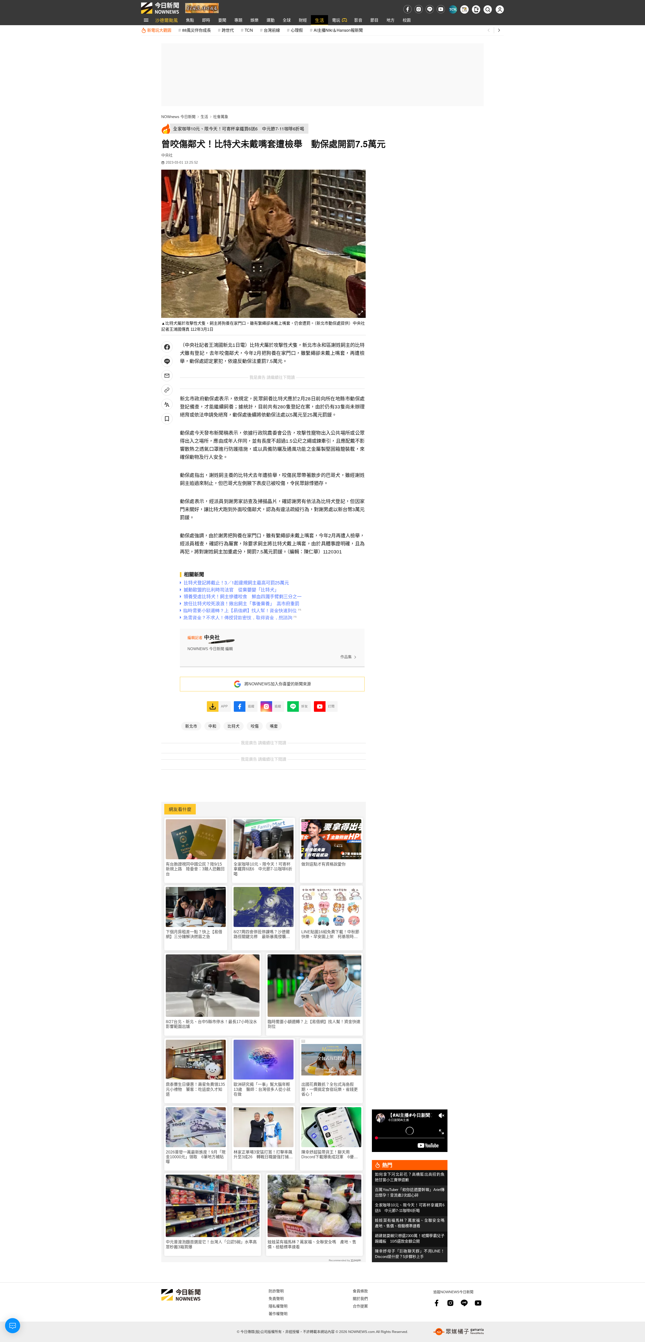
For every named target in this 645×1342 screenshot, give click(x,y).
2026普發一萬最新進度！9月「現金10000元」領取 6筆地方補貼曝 (195, 1157)
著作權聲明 (278, 1313)
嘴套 (274, 726)
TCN (249, 30)
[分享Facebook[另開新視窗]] (167, 347)
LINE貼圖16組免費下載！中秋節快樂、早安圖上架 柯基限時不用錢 (330, 934)
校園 (407, 20)
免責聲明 (276, 1298)
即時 (206, 20)
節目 (374, 20)
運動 (271, 20)
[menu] (146, 20)
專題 (238, 20)
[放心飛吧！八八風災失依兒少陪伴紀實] (202, 8)
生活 (319, 20)
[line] (430, 9)
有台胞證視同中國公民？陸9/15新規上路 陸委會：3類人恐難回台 (195, 869)
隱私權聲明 (278, 1306)
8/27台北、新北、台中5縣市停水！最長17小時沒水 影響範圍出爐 (213, 1024)
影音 (358, 20)
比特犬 (234, 726)
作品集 (346, 657)
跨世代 (228, 30)
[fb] (407, 9)
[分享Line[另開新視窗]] (167, 361)
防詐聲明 (276, 1291)
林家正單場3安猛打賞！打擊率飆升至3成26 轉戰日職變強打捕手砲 (263, 1154)
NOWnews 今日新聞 (178, 117)
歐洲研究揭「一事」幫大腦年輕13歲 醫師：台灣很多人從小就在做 (262, 1089)
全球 (287, 20)
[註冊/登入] (500, 9)
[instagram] (418, 9)
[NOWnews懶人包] (464, 9)
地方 (390, 20)
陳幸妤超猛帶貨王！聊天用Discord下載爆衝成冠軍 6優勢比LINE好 (329, 1154)
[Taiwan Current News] (453, 9)
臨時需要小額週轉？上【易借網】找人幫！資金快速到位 (314, 1024)
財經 (303, 20)
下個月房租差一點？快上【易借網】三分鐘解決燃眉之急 (194, 934)
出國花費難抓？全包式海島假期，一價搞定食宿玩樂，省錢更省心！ (329, 1089)
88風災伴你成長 (196, 30)
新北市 (191, 726)
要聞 (222, 20)
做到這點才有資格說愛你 (323, 864)
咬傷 (255, 726)
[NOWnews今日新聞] (160, 8)
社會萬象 (220, 117)
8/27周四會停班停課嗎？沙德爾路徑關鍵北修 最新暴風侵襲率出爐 (262, 934)
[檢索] (487, 9)
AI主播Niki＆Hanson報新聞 (338, 30)
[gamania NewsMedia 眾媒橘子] (458, 1331)
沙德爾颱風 (166, 20)
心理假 (297, 30)
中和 (212, 726)
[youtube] (441, 9)
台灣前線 (272, 30)
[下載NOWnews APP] (476, 9)
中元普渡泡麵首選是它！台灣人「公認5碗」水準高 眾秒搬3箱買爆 (213, 1244)
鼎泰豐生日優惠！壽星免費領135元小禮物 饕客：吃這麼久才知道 (195, 1089)
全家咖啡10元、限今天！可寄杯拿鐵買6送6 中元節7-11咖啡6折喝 (263, 869)
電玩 (336, 20)
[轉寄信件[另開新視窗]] (167, 375)
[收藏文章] (167, 418)
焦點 (190, 20)
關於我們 (360, 1298)
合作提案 (360, 1306)
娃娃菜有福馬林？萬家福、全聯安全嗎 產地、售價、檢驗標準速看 (312, 1244)
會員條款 (360, 1291)
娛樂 (254, 20)
